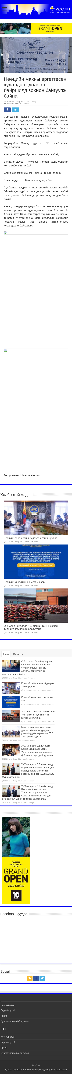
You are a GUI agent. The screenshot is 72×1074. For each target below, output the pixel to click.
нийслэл (25, 104)
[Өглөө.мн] (36, 9)
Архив (4, 1016)
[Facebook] (36, 978)
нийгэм (18, 104)
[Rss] (30, 978)
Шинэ (6, 654)
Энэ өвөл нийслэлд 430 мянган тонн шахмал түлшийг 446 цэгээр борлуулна (31, 627)
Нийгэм (10, 104)
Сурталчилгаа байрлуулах (15, 1021)
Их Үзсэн (18, 654)
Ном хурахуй (7, 1005)
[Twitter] (42, 978)
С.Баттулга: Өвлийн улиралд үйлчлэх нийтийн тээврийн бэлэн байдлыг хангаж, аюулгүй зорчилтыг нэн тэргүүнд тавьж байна (27, 667)
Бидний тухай (8, 1010)
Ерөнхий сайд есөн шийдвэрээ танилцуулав (30, 537)
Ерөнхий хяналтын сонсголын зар (24, 581)
